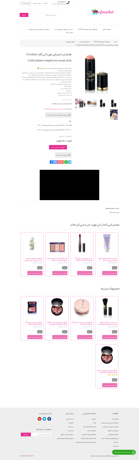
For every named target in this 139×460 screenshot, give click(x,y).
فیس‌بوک (49, 419)
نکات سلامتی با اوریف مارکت (88, 438)
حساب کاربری (70, 418)
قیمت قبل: (69, 136)
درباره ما (116, 442)
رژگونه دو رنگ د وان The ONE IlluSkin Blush (33, 323)
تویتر (44, 419)
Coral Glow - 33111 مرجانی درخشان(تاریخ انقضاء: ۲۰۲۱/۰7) (53, 125)
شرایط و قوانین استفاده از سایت (109, 438)
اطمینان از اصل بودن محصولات (38, 29)
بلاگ (94, 422)
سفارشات (71, 422)
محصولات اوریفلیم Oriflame (87, 29)
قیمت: (69, 141)
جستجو (94, 418)
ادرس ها (71, 426)
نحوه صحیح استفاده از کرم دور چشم (86, 442)
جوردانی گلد (115, 212)
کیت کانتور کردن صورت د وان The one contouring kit (57, 259)
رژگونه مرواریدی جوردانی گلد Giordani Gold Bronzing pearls (107, 371)
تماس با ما (69, 32)
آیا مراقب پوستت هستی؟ (89, 434)
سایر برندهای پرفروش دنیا (63, 29)
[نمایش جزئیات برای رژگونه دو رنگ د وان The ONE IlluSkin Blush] (32, 307)
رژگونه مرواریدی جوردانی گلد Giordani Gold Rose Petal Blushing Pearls (57, 323)
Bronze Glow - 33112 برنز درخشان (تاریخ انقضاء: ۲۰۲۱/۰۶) (53, 129)
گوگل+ (39, 419)
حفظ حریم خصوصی (113, 434)
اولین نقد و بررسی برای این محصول (62, 103)
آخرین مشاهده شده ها (90, 426)
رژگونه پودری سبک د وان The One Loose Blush (82, 323)
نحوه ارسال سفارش (113, 430)
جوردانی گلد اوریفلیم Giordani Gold (54, 108)
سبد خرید (71, 430)
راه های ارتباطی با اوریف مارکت (65, 438)
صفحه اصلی (107, 29)
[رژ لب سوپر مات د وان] (82, 243)
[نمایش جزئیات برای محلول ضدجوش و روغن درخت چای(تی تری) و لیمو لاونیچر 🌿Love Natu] (32, 243)
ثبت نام (46, 3)
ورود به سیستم (37, 3)
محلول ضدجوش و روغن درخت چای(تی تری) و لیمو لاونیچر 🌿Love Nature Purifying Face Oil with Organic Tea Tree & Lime (33, 259)
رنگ (70, 121)
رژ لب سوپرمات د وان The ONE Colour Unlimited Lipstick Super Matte (83, 259)
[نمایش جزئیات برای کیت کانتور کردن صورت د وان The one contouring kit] (57, 243)
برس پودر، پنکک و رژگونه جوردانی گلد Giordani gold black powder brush (108, 323)
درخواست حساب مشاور (67, 434)
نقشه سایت (115, 418)
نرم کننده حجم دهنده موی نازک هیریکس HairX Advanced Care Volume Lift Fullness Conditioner (107, 259)
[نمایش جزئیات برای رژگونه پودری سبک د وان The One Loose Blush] (82, 307)
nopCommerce (30, 456)
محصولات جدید (91, 430)
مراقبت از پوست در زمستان (110, 426)
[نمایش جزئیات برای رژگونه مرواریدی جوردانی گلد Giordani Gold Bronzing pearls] (107, 355)
